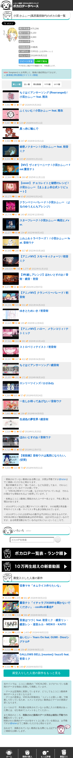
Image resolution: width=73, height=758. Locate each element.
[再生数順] (18, 75)
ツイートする (26, 61)
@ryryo (62, 479)
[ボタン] (57, 539)
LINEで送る (41, 61)
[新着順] (9, 75)
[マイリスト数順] (30, 75)
